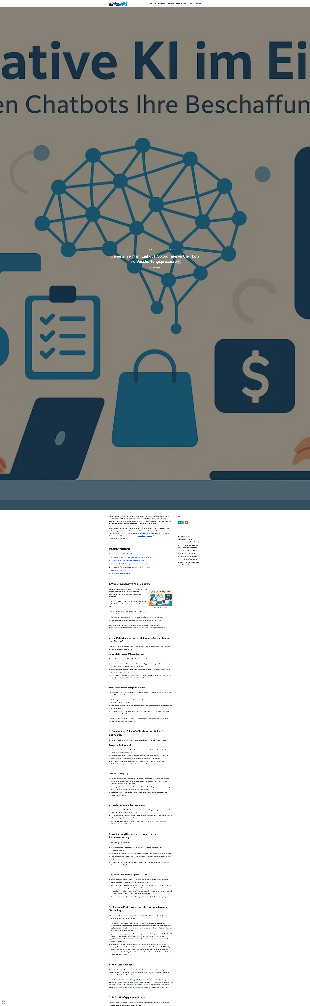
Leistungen (161, 3)
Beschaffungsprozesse (145, 536)
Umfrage (171, 3)
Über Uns (153, 3)
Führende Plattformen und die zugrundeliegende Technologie (130, 567)
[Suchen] (199, 530)
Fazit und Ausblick (116, 570)
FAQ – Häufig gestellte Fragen (120, 573)
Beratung (179, 3)
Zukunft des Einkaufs (141, 985)
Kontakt (198, 3)
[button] (3, 1002)
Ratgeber (139, 249)
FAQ (185, 3)
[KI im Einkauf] (118, 3)
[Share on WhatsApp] (182, 522)
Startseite (129, 249)
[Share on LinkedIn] (179, 522)
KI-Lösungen (124, 934)
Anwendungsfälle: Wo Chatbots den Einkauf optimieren (128, 560)
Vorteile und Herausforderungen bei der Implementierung (129, 564)
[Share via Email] (186, 522)
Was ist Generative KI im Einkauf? (121, 554)
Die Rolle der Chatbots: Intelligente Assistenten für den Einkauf (131, 557)
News (191, 3)
